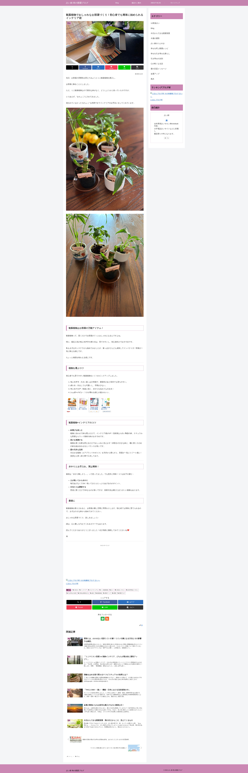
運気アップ (108, 593)
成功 (93, 593)
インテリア (84, 590)
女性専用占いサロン (133, 590)
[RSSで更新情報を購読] (107, 619)
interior (76, 590)
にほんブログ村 (72, 584)
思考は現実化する (84, 593)
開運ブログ (122, 593)
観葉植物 (99, 593)
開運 (115, 593)
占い (112, 590)
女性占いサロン (121, 590)
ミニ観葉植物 (104, 590)
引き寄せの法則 (72, 593)
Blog (69, 590)
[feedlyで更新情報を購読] (103, 619)
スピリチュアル (94, 590)
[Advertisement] (105, 560)
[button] (137, 67)
